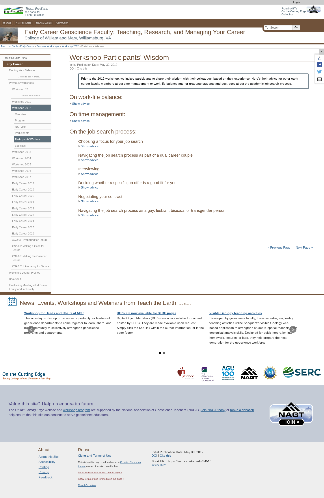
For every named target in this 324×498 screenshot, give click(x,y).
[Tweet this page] (319, 72)
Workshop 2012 (70, 46)
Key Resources (23, 23)
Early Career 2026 (23, 233)
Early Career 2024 (23, 221)
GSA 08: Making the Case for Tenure (29, 258)
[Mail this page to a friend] (319, 79)
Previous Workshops (48, 46)
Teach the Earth (9, 46)
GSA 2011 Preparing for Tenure (30, 266)
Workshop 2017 (21, 177)
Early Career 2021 (23, 202)
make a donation (242, 410)
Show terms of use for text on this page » (100, 472)
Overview (20, 114)
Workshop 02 (20, 89)
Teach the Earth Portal (15, 58)
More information (87, 485)
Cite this (82, 68)
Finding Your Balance (22, 70)
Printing (44, 467)
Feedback (45, 477)
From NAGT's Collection (293, 11)
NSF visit (20, 126)
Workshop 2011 (21, 101)
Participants (22, 133)
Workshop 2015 (21, 164)
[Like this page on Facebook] (319, 58)
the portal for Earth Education (36, 11)
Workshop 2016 (21, 170)
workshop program (76, 410)
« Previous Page (279, 247)
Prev (31, 329)
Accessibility (47, 461)
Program (20, 120)
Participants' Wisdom (27, 139)
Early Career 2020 (23, 196)
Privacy (44, 472)
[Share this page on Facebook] (319, 64)
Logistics (20, 145)
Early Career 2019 (23, 189)
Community (62, 23)
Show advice (81, 103)
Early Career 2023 (23, 214)
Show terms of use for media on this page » (101, 479)
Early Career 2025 (23, 227)
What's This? (159, 465)
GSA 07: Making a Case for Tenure (28, 248)
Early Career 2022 (23, 208)
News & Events (44, 23)
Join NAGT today (213, 410)
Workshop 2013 (21, 152)
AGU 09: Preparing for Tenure (30, 240)
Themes (7, 23)
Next (292, 329)
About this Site (49, 456)
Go (296, 27)
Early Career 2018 (23, 183)
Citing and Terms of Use (95, 455)
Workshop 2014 (21, 158)
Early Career (27, 46)
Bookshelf (15, 279)
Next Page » (304, 247)
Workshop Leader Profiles (24, 272)
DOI (71, 68)
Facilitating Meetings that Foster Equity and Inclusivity (28, 287)
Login (296, 2)
